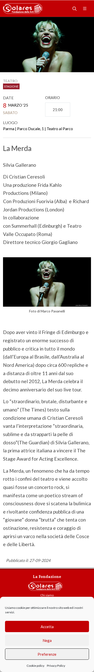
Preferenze (47, 654)
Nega (47, 640)
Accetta (47, 626)
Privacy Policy (56, 665)
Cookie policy (35, 665)
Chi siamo (47, 595)
